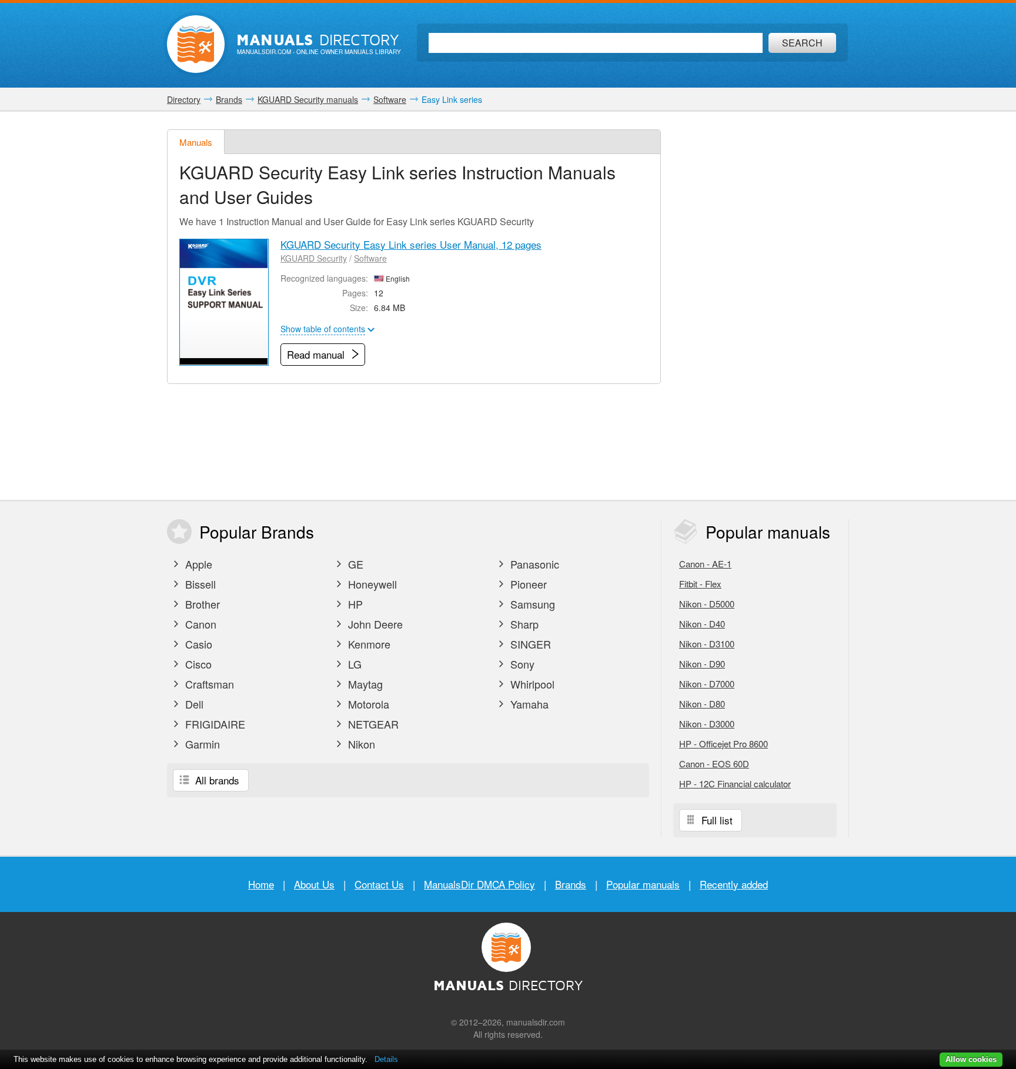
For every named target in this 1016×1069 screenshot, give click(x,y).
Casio (197, 644)
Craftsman (208, 683)
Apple (197, 564)
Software (370, 258)
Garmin (201, 743)
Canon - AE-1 (705, 563)
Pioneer (527, 584)
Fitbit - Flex (700, 583)
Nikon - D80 (702, 703)
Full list (715, 820)
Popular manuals (643, 884)
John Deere (374, 624)
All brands (215, 780)
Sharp (523, 624)
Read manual (317, 354)
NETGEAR (372, 723)
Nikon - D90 (702, 663)
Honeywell (371, 584)
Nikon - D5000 (706, 603)
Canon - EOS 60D (714, 763)
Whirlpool (530, 683)
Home (261, 884)
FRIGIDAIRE (213, 723)
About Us (314, 884)
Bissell (199, 584)
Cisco (197, 664)
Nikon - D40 (702, 623)
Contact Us (379, 884)
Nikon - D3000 (706, 723)
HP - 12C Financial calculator (735, 783)
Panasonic (533, 564)
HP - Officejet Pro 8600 (723, 743)
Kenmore (367, 644)
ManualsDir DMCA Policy (479, 884)
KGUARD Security (313, 258)
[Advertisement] (761, 305)
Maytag (364, 683)
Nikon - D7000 (706, 683)
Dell (192, 703)
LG (353, 664)
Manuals (195, 142)
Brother (201, 604)
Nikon (360, 743)
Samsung (531, 604)
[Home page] (195, 44)
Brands (570, 884)
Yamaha (528, 703)
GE (354, 564)
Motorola (367, 703)
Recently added (734, 884)
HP (354, 604)
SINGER (529, 644)
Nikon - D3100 (706, 643)
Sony (520, 664)
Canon (199, 624)
